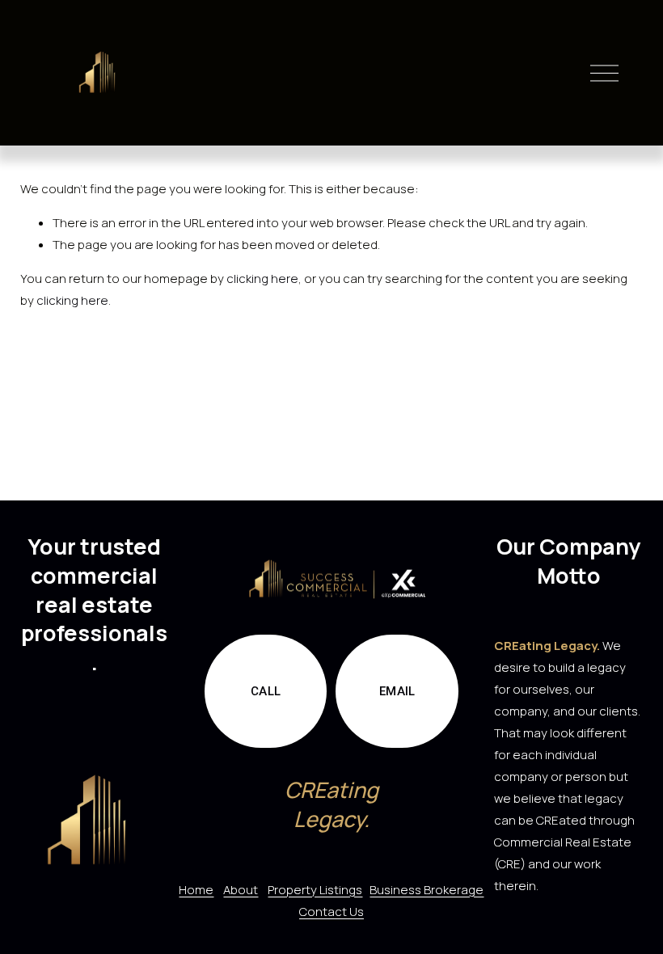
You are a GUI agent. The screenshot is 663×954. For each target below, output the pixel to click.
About (240, 889)
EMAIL (397, 691)
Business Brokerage (427, 889)
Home (196, 889)
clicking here (262, 278)
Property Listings (315, 889)
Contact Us (331, 911)
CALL (266, 691)
